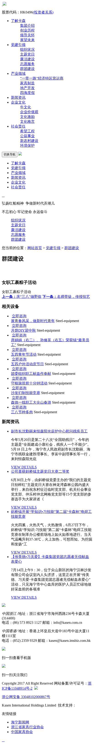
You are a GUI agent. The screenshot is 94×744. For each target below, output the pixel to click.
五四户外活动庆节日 (27, 364)
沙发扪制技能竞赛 (25, 393)
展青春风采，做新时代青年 (33, 321)
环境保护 (27, 145)
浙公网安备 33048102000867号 (26, 697)
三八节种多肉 (22, 412)
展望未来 (27, 40)
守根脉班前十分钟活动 (29, 383)
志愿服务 (27, 64)
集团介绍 (27, 25)
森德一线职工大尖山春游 (31, 402)
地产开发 (27, 88)
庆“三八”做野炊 (22, 297)
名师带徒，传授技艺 (66, 297)
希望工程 (27, 131)
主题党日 (27, 54)
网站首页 (34, 248)
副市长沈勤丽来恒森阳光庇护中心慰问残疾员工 (49, 431)
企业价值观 (29, 112)
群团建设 (27, 69)
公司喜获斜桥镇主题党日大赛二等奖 (40, 471)
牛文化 (25, 107)
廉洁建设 (27, 59)
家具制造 (27, 83)
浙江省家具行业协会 (27, 727)
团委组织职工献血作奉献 (31, 374)
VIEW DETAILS (24, 467)
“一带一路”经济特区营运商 (41, 78)
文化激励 (27, 117)
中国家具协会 (22, 732)
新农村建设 (29, 141)
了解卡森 (18, 21)
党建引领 (18, 45)
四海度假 (27, 93)
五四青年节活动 (24, 354)
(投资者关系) (43, 12)
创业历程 (27, 30)
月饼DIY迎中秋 (23, 330)
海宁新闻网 (20, 722)
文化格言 (27, 121)
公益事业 (27, 136)
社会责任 (18, 126)
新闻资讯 (18, 97)
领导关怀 (27, 35)
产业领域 (18, 73)
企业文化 (18, 102)
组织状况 (27, 49)
